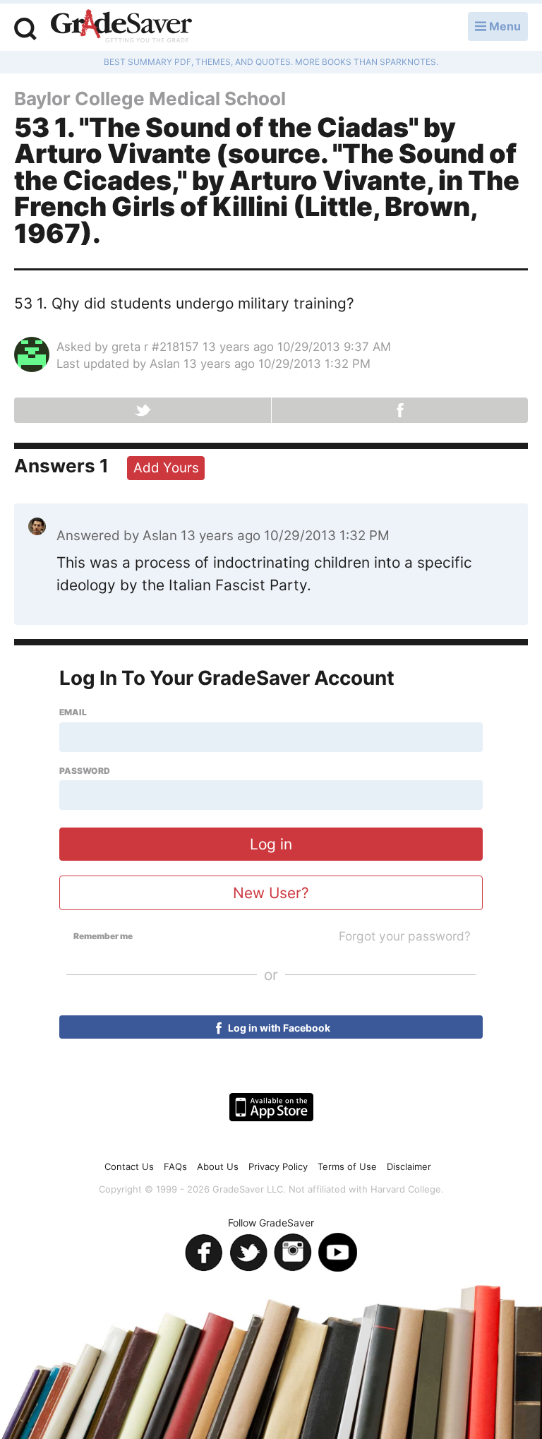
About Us (218, 1166)
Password (84, 771)
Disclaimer (409, 1166)
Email (73, 712)
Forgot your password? (405, 936)
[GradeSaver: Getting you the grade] (121, 27)
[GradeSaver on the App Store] (271, 1107)
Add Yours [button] (166, 468)
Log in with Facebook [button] (278, 1028)
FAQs (175, 1166)
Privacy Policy (278, 1166)
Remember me (103, 936)
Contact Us (129, 1166)
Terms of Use (347, 1166)
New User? (271, 893)
